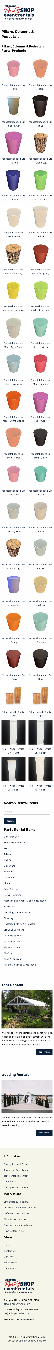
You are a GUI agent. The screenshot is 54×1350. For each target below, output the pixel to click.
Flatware (8, 871)
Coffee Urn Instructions (16, 1213)
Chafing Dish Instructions (18, 1225)
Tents (7, 848)
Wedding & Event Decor (17, 912)
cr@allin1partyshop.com (17, 1303)
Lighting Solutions (14, 929)
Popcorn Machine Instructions (20, 1207)
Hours (7, 1245)
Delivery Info (10, 1268)
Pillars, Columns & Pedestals (20, 964)
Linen (7, 883)
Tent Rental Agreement (16, 1175)
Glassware (9, 865)
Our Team (9, 1256)
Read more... (44, 1052)
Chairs (7, 859)
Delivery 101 (10, 1181)
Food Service (11, 889)
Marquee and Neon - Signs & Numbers (25, 900)
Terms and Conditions (16, 1170)
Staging (8, 953)
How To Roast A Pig (14, 1230)
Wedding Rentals (16, 1075)
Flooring (8, 918)
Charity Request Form (16, 1164)
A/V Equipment (12, 941)
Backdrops (10, 906)
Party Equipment (13, 935)
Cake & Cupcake (13, 958)
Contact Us (10, 1250)
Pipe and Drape (12, 947)
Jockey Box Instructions (17, 1187)
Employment (11, 1262)
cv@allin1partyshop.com (17, 1313)
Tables (7, 854)
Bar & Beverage (12, 894)
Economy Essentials (15, 842)
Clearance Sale (12, 836)
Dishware (9, 877)
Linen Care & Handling (16, 1201)
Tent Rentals (12, 985)
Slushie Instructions (15, 1219)
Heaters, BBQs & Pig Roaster (19, 923)
